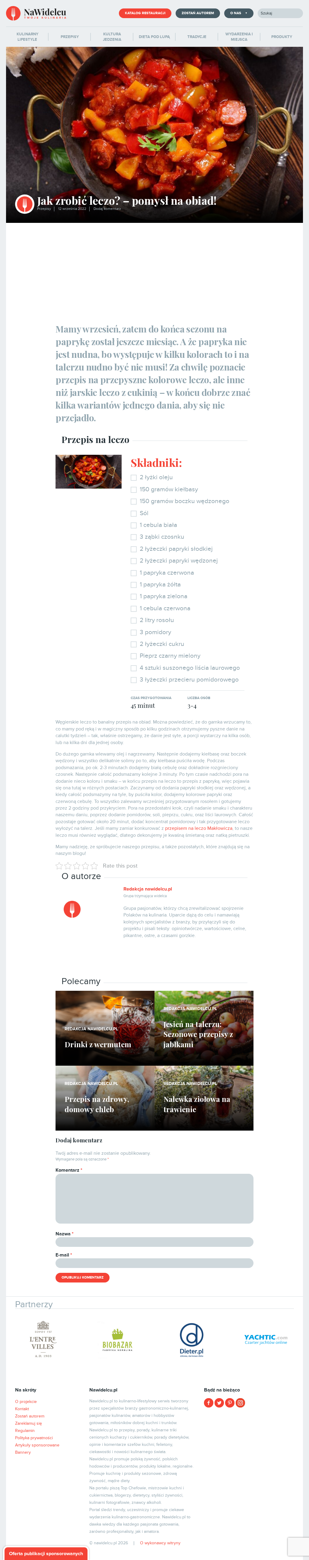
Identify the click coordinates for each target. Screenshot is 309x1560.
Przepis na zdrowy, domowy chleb (97, 1104)
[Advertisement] (154, 268)
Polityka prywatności (34, 1437)
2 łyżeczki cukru (162, 644)
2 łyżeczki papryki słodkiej (176, 549)
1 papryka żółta (160, 584)
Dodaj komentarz (107, 209)
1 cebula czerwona (165, 608)
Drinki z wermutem (98, 1044)
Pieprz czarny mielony (170, 656)
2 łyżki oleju (156, 477)
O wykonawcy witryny (160, 1543)
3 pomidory (155, 632)
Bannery (23, 1452)
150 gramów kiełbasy (169, 489)
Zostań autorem (198, 13)
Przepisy (44, 209)
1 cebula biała (158, 525)
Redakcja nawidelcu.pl (147, 889)
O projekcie (26, 1401)
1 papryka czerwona (167, 572)
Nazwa (65, 1234)
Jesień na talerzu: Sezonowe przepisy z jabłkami (198, 1034)
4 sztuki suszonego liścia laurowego (190, 668)
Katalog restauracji (145, 13)
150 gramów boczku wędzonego (184, 501)
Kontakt (22, 1408)
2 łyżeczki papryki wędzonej (179, 560)
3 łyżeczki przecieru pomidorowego (189, 679)
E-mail (64, 1255)
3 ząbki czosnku (162, 537)
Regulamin (25, 1430)
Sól (144, 513)
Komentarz (69, 1170)
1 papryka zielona (163, 596)
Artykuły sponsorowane (37, 1445)
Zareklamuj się (28, 1423)
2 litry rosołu (157, 620)
